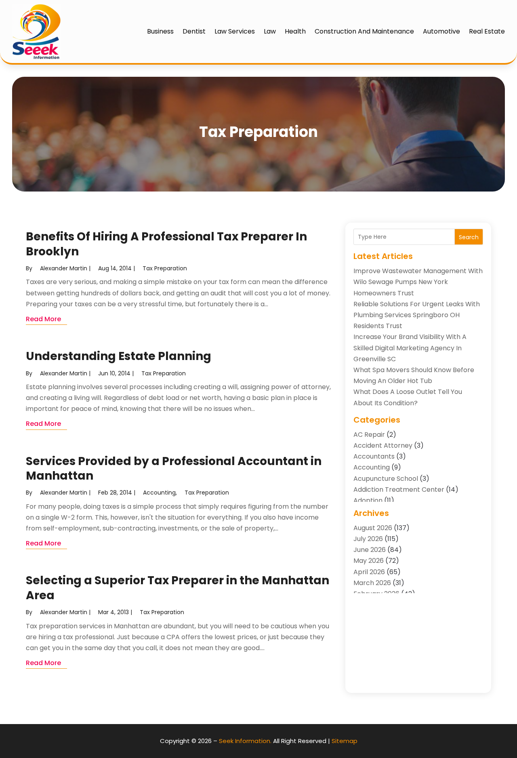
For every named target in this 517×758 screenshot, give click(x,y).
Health (295, 31)
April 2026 (369, 572)
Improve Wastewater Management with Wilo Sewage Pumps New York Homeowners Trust (418, 281)
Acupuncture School (385, 478)
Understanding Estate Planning (118, 356)
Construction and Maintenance (364, 31)
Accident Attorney (382, 445)
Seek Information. (245, 741)
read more (43, 319)
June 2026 (369, 549)
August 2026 (372, 528)
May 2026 (368, 560)
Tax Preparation (165, 268)
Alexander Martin (63, 268)
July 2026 (368, 538)
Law (270, 31)
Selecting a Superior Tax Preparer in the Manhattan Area (177, 588)
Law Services (234, 31)
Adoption (367, 500)
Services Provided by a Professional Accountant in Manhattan (174, 468)
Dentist (194, 31)
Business (160, 31)
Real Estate (487, 31)
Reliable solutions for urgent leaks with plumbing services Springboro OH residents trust (416, 315)
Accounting (159, 492)
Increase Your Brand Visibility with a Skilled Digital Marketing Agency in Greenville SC (410, 347)
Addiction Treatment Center (398, 489)
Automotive (441, 31)
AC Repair (369, 434)
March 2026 (372, 582)
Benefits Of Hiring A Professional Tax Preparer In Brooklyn (166, 244)
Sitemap (344, 741)
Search (469, 237)
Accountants (374, 456)
